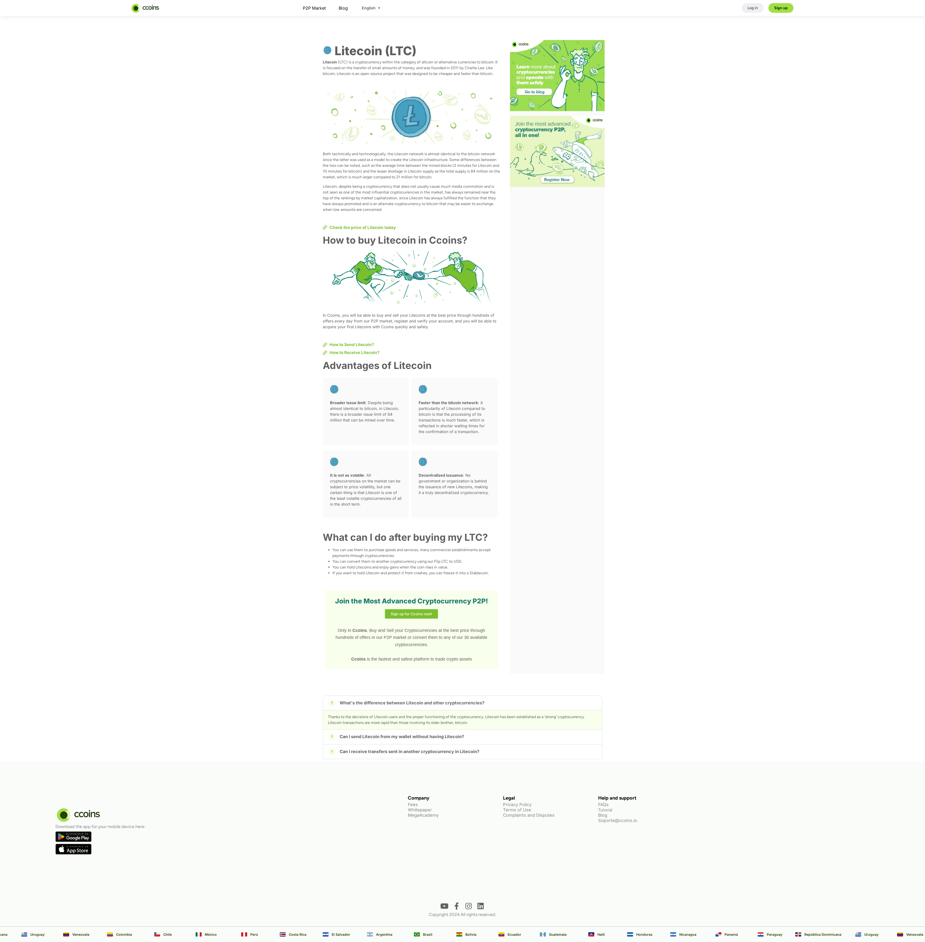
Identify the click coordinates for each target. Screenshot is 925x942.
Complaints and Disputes (529, 815)
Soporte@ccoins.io (617, 820)
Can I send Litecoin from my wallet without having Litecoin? (402, 736)
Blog (343, 7)
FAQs (603, 804)
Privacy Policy (517, 804)
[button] (462, 703)
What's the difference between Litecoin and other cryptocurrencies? (412, 702)
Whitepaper (420, 809)
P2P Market (314, 7)
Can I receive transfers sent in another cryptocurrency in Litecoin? (409, 751)
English (369, 8)
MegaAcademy (423, 815)
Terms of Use (517, 809)
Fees (413, 804)
